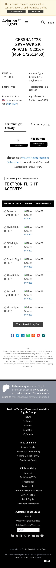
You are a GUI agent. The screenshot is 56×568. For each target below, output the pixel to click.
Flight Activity (28, 468)
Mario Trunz (41, 549)
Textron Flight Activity (14, 126)
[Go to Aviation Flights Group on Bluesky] (12, 536)
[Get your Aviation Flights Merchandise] (42, 536)
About (28, 516)
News (28, 416)
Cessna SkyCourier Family (28, 451)
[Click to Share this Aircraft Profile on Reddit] (33, 335)
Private (28, 218)
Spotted (28, 473)
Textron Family (28, 443)
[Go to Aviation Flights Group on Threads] (17, 536)
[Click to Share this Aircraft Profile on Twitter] (17, 335)
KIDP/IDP (12, 104)
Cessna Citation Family (28, 455)
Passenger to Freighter (28, 503)
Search (29, 434)
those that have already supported (30, 397)
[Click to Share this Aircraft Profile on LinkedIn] (22, 335)
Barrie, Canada (28, 549)
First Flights (28, 481)
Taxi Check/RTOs (28, 477)
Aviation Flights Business (28, 520)
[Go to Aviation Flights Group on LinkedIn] (29, 536)
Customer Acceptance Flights (28, 490)
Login (51, 23)
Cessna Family (28, 447)
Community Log (40, 124)
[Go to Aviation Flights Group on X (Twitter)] (24, 536)
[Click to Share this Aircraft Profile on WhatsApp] (28, 335)
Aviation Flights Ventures (28, 525)
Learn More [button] (35, 11)
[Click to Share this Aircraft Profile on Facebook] (12, 335)
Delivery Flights (28, 495)
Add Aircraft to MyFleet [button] (29, 324)
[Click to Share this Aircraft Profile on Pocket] (38, 335)
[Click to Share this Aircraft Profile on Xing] (43, 335)
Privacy (17, 557)
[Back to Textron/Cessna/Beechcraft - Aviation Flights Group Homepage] (11, 20)
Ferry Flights (28, 486)
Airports (28, 425)
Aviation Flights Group (28, 512)
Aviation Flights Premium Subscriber (28, 388)
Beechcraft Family (28, 460)
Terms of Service (29, 557)
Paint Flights (28, 499)
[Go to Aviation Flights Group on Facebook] (21, 536)
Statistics (28, 430)
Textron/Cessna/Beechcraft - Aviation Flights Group (28, 410)
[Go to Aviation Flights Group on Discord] (33, 536)
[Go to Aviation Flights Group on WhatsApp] (37, 536)
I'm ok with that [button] (16, 11)
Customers (28, 421)
